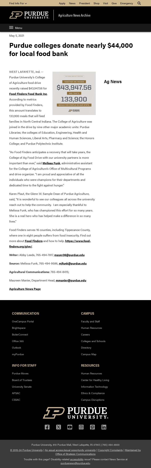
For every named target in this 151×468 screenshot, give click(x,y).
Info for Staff (24, 365)
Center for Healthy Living (95, 380)
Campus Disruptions (92, 399)
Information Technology (94, 386)
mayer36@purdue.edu (69, 255)
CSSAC (16, 399)
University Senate (21, 386)
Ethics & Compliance (93, 393)
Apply (62, 3)
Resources (90, 365)
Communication (25, 313)
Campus (87, 313)
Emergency (126, 3)
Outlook (16, 347)
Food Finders (34, 241)
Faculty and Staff (90, 321)
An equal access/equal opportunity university (70, 450)
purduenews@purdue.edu (75, 463)
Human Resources (91, 328)
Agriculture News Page (25, 289)
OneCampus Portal (23, 321)
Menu (18, 28)
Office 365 (18, 341)
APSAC (16, 393)
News (72, 3)
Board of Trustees (22, 380)
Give (114, 3)
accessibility (77, 459)
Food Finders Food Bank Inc (28, 94)
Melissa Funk (51, 163)
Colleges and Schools (93, 341)
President (84, 3)
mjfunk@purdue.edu (73, 263)
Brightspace (18, 328)
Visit (105, 3)
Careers (85, 334)
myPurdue (18, 354)
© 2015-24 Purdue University (26, 450)
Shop (96, 3)
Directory (86, 347)
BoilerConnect (20, 334)
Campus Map (88, 354)
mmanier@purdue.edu (71, 280)
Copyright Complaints (110, 450)
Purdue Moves (20, 373)
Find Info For (17, 3)
